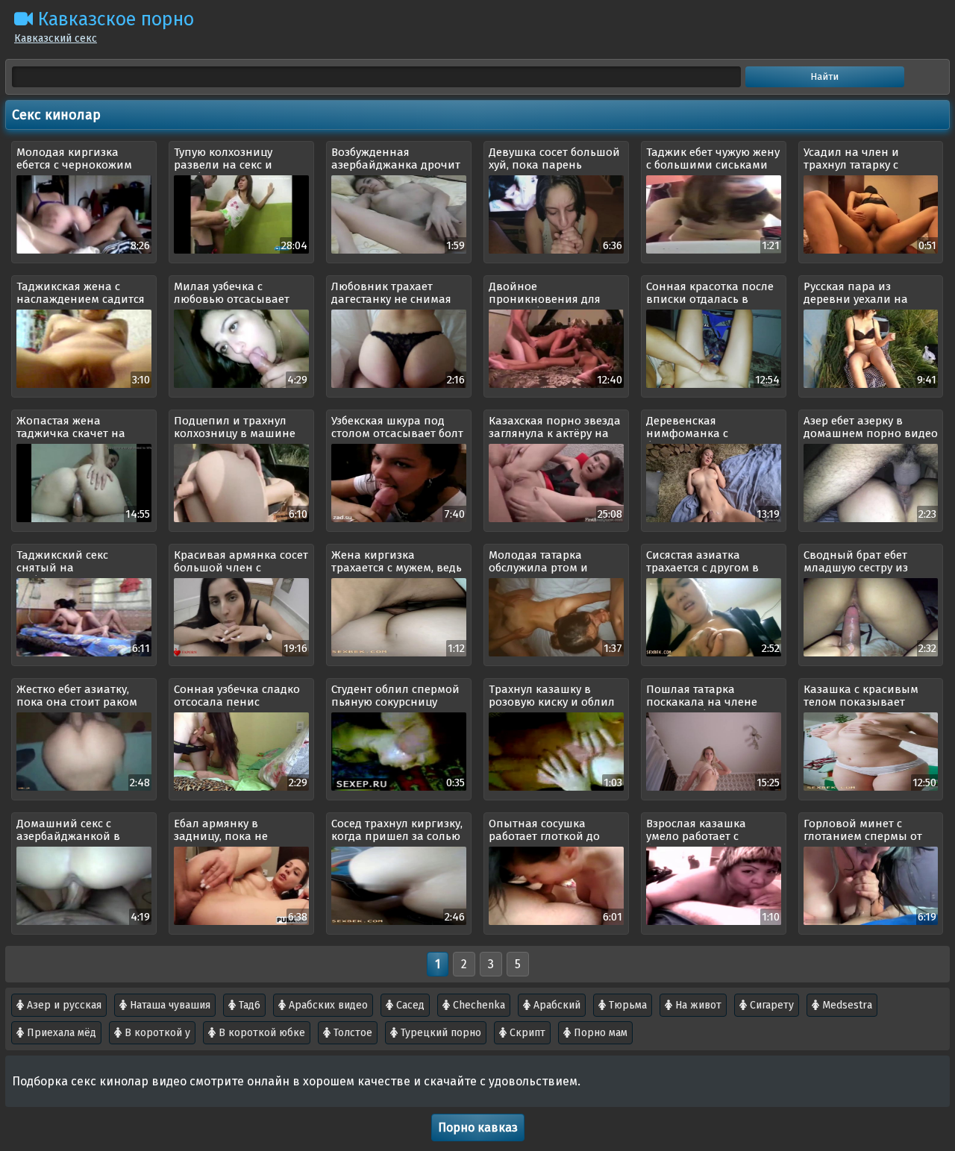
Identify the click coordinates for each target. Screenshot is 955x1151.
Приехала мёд (60, 1032)
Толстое (351, 1032)
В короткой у (156, 1032)
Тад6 (248, 1005)
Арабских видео (327, 1005)
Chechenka (477, 1005)
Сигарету (770, 1005)
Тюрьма (626, 1005)
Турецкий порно (439, 1032)
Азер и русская (62, 1005)
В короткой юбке (260, 1032)
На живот (696, 1005)
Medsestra (845, 1005)
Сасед (409, 1005)
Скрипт (526, 1032)
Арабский (555, 1005)
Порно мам (599, 1032)
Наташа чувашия (168, 1005)
